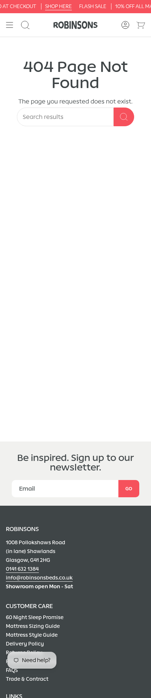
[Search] (124, 117)
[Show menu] (9, 25)
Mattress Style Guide (32, 635)
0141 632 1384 (22, 569)
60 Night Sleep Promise (34, 617)
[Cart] (140, 25)
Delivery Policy (25, 644)
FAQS (12, 670)
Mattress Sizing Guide (33, 626)
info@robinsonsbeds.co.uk (39, 578)
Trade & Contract (27, 679)
